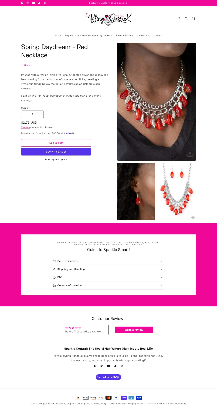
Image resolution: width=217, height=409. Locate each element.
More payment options (56, 159)
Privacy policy (99, 403)
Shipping (25, 127)
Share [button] (27, 65)
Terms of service (117, 403)
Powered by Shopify (64, 403)
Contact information (155, 403)
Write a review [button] (134, 329)
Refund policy (83, 403)
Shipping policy (135, 403)
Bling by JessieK (46, 403)
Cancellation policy (177, 403)
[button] (179, 18)
